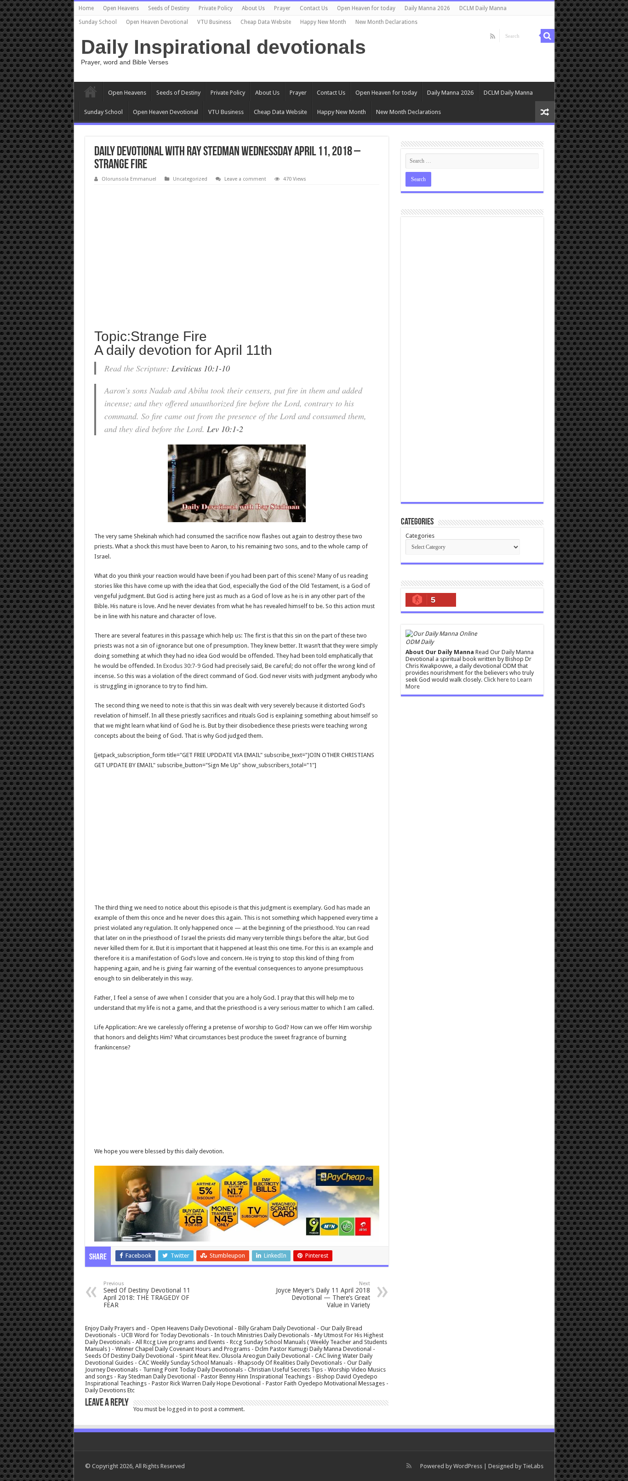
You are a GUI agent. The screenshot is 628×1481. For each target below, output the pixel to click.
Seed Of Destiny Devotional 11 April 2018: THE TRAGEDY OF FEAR (146, 1295)
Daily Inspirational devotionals (223, 47)
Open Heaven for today (366, 8)
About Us (253, 8)
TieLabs (533, 1466)
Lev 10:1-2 (225, 428)
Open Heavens (121, 8)
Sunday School (98, 22)
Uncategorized (190, 179)
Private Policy (216, 8)
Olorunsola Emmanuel (129, 179)
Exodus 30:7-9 (181, 665)
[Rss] (492, 36)
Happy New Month (323, 22)
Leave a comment (245, 179)
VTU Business (214, 22)
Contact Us (314, 8)
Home (86, 8)
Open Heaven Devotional (157, 22)
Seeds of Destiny (168, 8)
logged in (179, 1409)
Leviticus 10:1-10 (200, 368)
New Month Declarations (386, 22)
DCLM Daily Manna (483, 8)
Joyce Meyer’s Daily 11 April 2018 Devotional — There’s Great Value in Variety (323, 1295)
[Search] (547, 36)
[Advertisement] (236, 253)
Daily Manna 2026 (427, 8)
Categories (419, 535)
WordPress (467, 1466)
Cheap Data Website (265, 22)
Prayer (282, 8)
